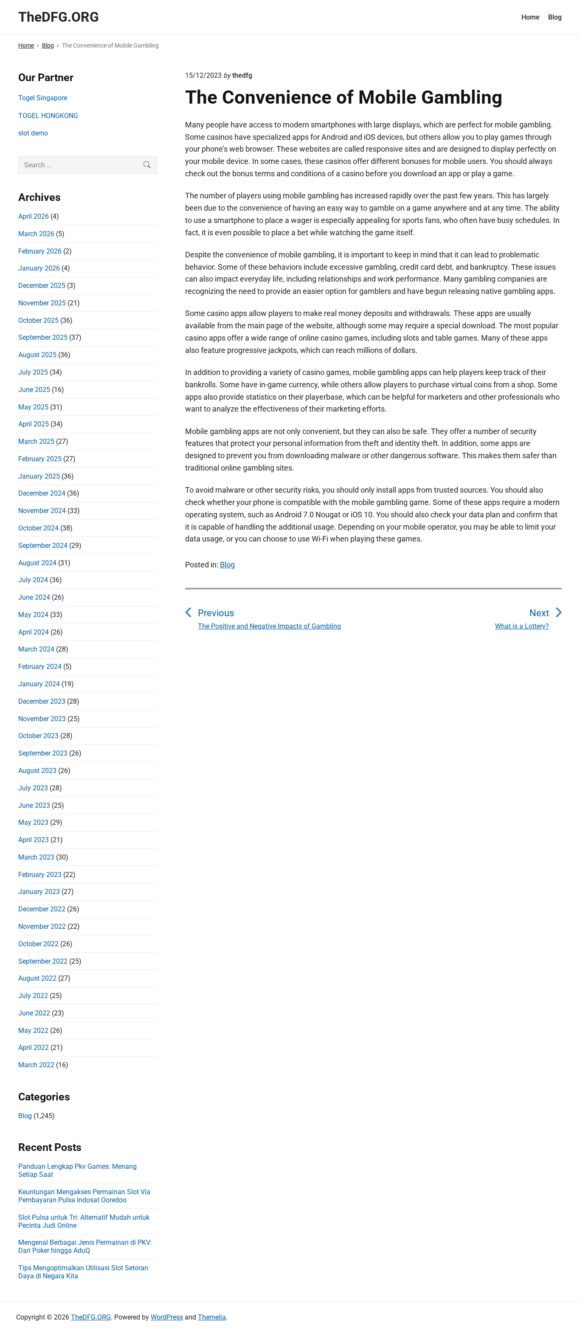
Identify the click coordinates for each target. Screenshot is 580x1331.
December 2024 (41, 493)
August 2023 (37, 771)
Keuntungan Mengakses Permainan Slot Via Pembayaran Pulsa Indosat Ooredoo (84, 1196)
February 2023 (40, 875)
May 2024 (33, 615)
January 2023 (39, 892)
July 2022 (33, 996)
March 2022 (36, 1065)
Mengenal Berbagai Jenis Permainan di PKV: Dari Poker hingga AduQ (85, 1246)
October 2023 (38, 736)
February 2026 (40, 251)
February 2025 (40, 459)
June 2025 (34, 390)
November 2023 (42, 719)
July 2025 (33, 372)
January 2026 (39, 268)
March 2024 (36, 649)
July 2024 (33, 580)
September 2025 (43, 337)
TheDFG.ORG (91, 1317)
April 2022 (33, 1047)
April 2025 (33, 424)
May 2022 (33, 1030)
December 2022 (41, 909)
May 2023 (33, 822)
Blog (555, 17)
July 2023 (33, 788)
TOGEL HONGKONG (48, 116)
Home (530, 17)
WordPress (167, 1317)
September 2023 (43, 753)
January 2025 (39, 476)
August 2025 (37, 355)
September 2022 (43, 961)
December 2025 (41, 286)
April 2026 (33, 216)
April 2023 (33, 840)
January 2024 (39, 684)
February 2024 (40, 667)
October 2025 (38, 320)
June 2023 (34, 805)
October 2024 (38, 528)
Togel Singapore (42, 98)
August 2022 (37, 978)
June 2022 (34, 1013)
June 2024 (34, 597)
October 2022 (38, 944)
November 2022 (42, 926)
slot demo (33, 133)
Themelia (212, 1317)
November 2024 (42, 511)
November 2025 (42, 303)
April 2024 (33, 632)
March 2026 (36, 234)
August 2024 (37, 563)
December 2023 (41, 701)
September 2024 (43, 545)
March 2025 (36, 441)
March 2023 (36, 857)
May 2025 (33, 407)
